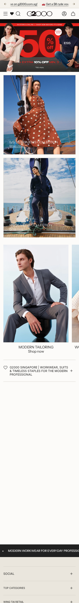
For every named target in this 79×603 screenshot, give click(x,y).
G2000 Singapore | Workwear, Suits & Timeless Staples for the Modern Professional (39, 370)
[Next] (74, 4)
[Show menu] (5, 14)
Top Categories (14, 588)
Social (8, 573)
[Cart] (73, 14)
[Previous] (5, 4)
